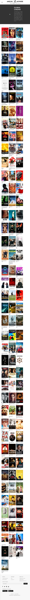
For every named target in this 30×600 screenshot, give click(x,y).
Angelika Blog (21, 579)
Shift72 (15, 2)
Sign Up (25, 583)
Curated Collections (5, 578)
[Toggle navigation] (2, 2)
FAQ (11, 578)
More (5, 36)
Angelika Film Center (22, 578)
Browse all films (4, 579)
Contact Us (12, 579)
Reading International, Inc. (23, 580)
